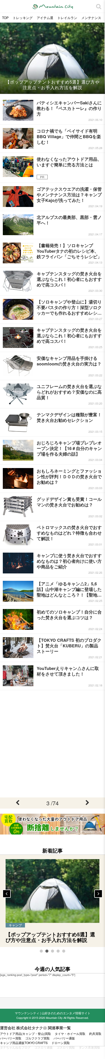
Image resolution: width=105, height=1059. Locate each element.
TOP (5, 17)
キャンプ (15, 925)
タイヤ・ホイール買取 (70, 1033)
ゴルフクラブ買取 (37, 1038)
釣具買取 (95, 1033)
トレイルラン (67, 17)
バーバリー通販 (64, 1038)
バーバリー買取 (10, 1038)
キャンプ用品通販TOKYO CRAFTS (24, 1042)
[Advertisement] (52, 744)
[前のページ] (17, 803)
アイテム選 (45, 17)
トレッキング (23, 17)
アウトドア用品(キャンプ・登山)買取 (25, 1033)
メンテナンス (91, 17)
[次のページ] (87, 803)
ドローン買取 (60, 1042)
